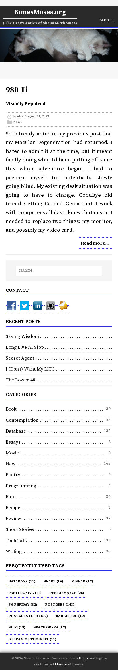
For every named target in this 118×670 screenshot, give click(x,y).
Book (11, 409)
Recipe (13, 507)
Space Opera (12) (50, 627)
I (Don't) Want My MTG (30, 369)
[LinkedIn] (38, 308)
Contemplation (22, 420)
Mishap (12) (82, 581)
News (17, 122)
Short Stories (20, 529)
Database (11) (22, 581)
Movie (12, 453)
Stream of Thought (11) (32, 639)
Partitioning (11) (25, 592)
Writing (14, 551)
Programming (21, 485)
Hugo (83, 658)
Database (16, 431)
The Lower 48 (20, 380)
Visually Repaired (25, 103)
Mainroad (63, 664)
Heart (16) (53, 581)
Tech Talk (16, 540)
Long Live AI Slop (25, 347)
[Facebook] (12, 308)
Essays (13, 442)
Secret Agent (20, 358)
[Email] (63, 308)
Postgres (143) (59, 604)
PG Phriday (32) (23, 604)
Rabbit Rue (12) (70, 616)
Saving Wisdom (22, 336)
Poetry (13, 474)
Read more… (95, 243)
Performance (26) (67, 592)
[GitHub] (50, 308)
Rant (11, 496)
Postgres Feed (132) (28, 616)
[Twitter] (25, 308)
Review (13, 518)
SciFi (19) (17, 627)
